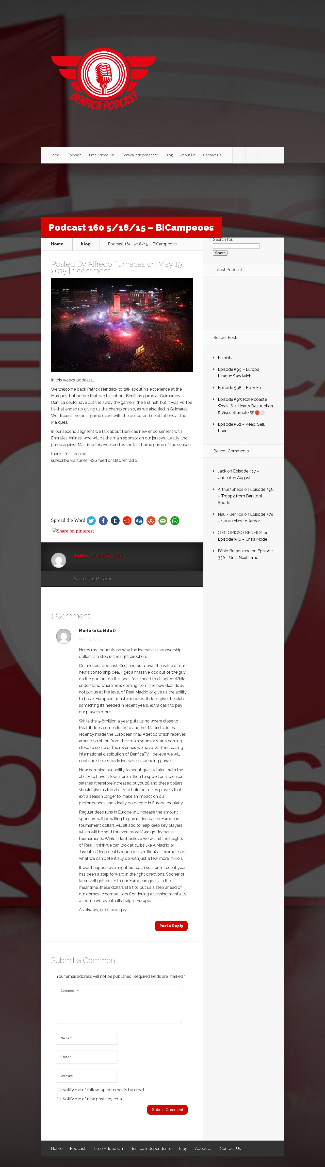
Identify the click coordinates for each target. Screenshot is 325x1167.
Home (55, 155)
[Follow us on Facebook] (252, 155)
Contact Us (212, 155)
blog (86, 244)
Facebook (131, 579)
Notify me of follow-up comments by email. (103, 1089)
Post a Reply (171, 926)
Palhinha (226, 357)
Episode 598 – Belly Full (240, 387)
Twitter (141, 579)
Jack (222, 471)
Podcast (74, 155)
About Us (188, 155)
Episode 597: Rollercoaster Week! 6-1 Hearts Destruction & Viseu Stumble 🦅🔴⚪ (245, 406)
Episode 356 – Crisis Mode (242, 539)
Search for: (223, 239)
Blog (169, 155)
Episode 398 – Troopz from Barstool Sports (246, 496)
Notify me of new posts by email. (93, 1099)
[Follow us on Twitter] (239, 155)
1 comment (91, 270)
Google (121, 579)
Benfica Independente (140, 155)
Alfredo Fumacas (116, 264)
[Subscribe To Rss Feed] (264, 155)
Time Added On (101, 155)
